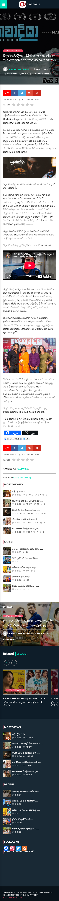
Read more (9, 639)
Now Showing (13, 50)
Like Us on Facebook (19, 851)
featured (22, 469)
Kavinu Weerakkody (21, 69)
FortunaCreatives (12, 897)
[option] (25, 689)
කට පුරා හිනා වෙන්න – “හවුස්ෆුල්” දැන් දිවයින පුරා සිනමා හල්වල (28, 623)
